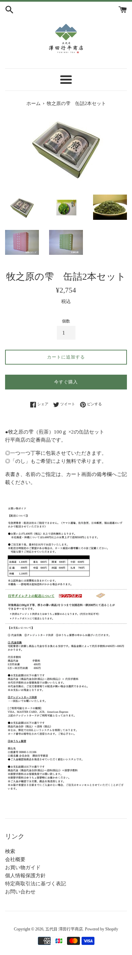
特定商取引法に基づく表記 (35, 883)
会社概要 (15, 859)
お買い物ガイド (23, 867)
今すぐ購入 (66, 381)
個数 (66, 321)
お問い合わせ (20, 891)
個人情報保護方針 (25, 875)
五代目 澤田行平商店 (64, 929)
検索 (10, 851)
